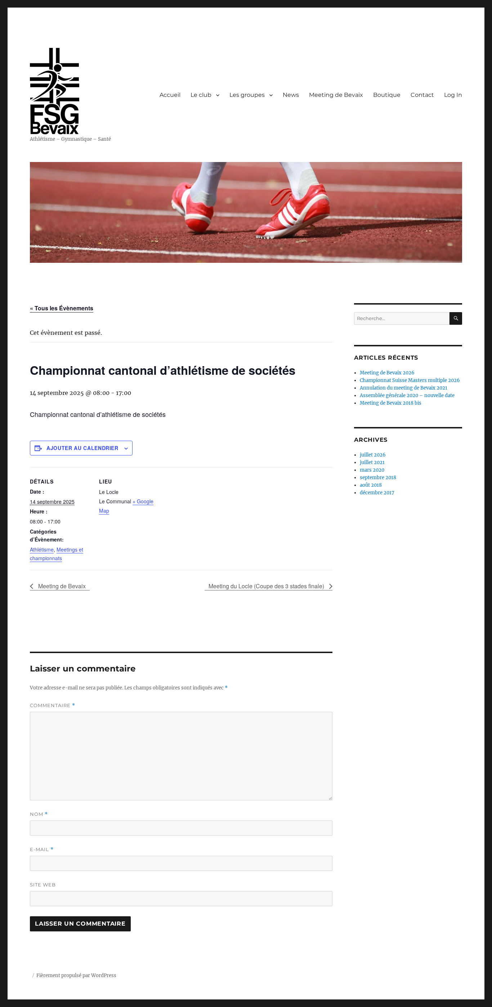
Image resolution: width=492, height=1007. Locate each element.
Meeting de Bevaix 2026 (387, 373)
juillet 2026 (373, 455)
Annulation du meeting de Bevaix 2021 (403, 388)
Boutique (387, 94)
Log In (453, 94)
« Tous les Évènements (61, 308)
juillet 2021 (372, 462)
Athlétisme (42, 549)
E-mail (42, 849)
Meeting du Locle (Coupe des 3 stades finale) (267, 586)
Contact (422, 94)
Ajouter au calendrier (82, 447)
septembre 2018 (378, 478)
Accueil (170, 94)
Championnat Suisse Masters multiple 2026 (410, 380)
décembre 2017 (377, 493)
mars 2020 (372, 470)
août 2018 (371, 485)
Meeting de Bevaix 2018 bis (390, 403)
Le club (201, 94)
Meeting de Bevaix (336, 94)
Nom (39, 814)
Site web (43, 884)
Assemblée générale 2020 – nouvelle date (407, 395)
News (291, 94)
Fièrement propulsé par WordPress (76, 975)
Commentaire (52, 705)
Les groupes (247, 94)
